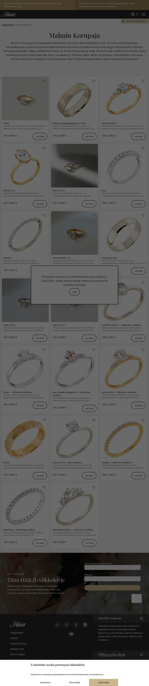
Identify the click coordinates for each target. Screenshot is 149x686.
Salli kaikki (103, 682)
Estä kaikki (74, 682)
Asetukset (45, 682)
